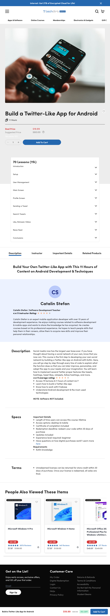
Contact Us (55, 587)
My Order (54, 577)
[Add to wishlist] (103, 111)
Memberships (59, 20)
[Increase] (18, 142)
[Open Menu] (7, 11)
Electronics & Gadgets (83, 20)
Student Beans (84, 594)
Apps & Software (15, 20)
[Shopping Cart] (102, 11)
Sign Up (13, 592)
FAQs (52, 591)
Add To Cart (42, 142)
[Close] (101, 3)
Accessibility (83, 584)
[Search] (97, 11)
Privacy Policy (56, 594)
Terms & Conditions (86, 580)
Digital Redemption (59, 580)
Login (52, 584)
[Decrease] (8, 142)
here (38, 443)
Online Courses (37, 20)
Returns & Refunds (86, 577)
